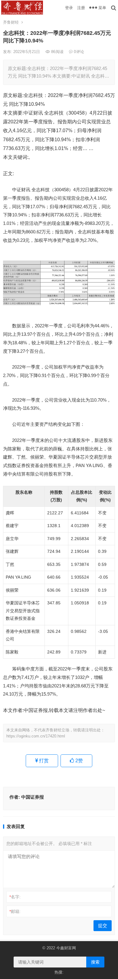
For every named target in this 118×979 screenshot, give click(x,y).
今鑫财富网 (66, 948)
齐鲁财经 (11, 22)
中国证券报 (32, 797)
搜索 (95, 962)
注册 (81, 7)
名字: (15, 896)
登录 (69, 7)
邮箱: (15, 911)
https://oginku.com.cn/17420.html (35, 736)
